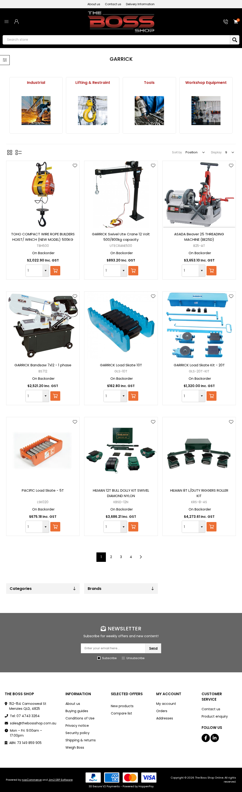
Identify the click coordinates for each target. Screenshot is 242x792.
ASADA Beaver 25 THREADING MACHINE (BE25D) (199, 237)
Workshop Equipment (206, 82)
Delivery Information (140, 4)
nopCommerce (32, 780)
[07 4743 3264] (226, 21)
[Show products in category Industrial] (36, 110)
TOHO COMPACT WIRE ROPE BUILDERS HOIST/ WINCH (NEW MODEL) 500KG (43, 237)
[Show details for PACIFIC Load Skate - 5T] (42, 450)
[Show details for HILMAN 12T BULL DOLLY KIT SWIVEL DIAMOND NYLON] (120, 450)
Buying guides (76, 711)
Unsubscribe (135, 658)
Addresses (164, 718)
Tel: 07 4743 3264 (25, 716)
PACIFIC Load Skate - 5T (43, 490)
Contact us (113, 4)
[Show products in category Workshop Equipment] (206, 110)
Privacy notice (77, 725)
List (18, 152)
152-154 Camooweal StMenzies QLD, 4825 (27, 706)
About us (93, 4)
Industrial (36, 82)
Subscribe (109, 658)
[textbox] (116, 40)
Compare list (121, 713)
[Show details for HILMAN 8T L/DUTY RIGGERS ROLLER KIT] (199, 450)
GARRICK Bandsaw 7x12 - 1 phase (42, 365)
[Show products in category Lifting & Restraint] (92, 110)
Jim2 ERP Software (60, 780)
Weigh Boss (74, 747)
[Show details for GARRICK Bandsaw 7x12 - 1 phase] (42, 325)
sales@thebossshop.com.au (33, 723)
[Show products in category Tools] (149, 110)
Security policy (77, 733)
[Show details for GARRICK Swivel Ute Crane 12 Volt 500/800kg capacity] (120, 194)
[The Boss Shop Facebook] (206, 738)
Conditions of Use (80, 718)
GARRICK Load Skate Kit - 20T (199, 365)
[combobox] (34, 271)
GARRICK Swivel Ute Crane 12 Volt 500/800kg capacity (121, 237)
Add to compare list (75, 179)
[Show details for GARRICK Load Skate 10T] (120, 325)
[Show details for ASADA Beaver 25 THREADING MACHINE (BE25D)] (199, 194)
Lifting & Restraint (92, 82)
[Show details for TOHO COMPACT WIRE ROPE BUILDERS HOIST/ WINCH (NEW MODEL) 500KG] (42, 194)
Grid (9, 152)
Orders (161, 711)
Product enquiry (215, 716)
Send (153, 648)
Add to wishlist (75, 165)
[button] (45, 271)
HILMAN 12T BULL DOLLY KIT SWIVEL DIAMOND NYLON (121, 493)
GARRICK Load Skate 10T (121, 365)
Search (234, 40)
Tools (149, 82)
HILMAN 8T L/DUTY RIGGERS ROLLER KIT (199, 493)
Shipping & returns (80, 740)
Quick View (75, 172)
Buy (55, 270)
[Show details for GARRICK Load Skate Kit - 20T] (199, 325)
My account (166, 703)
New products (122, 706)
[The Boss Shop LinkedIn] (215, 738)
